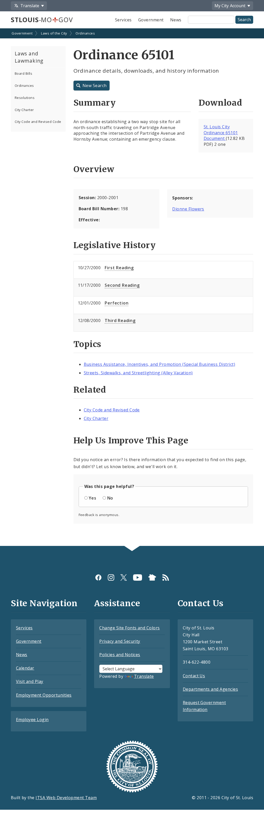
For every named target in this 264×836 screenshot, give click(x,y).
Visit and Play (29, 681)
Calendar (25, 668)
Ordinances (85, 33)
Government (151, 20)
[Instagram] (111, 577)
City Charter (24, 109)
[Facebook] (98, 577)
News (176, 20)
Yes (92, 498)
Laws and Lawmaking (29, 57)
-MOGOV (42, 19)
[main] (132, 287)
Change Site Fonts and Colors (129, 628)
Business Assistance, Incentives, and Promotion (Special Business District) (159, 364)
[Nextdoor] (152, 577)
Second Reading (122, 285)
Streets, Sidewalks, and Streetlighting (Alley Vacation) (138, 373)
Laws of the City (54, 33)
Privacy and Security (119, 641)
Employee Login (32, 719)
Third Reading (120, 320)
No (110, 498)
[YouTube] (137, 577)
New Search (94, 85)
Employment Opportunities (44, 695)
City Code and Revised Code (38, 121)
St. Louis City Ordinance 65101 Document (221, 132)
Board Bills (23, 73)
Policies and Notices (119, 654)
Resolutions (25, 97)
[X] (123, 577)
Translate (144, 676)
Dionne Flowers (188, 209)
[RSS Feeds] (165, 577)
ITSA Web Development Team (66, 797)
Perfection (116, 303)
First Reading (119, 268)
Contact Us (194, 676)
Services (123, 20)
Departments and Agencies (210, 689)
